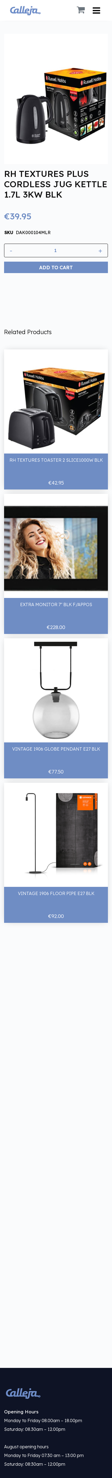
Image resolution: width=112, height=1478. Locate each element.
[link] (56, 1393)
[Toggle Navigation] (96, 10)
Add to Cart (56, 267)
